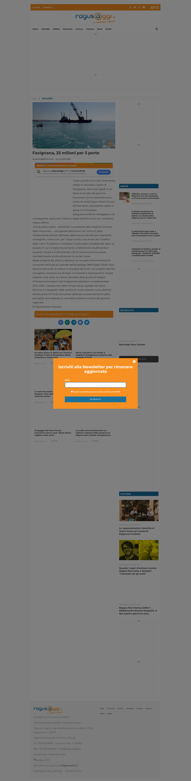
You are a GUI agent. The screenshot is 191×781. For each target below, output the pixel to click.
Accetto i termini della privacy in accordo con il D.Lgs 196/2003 (96, 392)
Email (67, 380)
